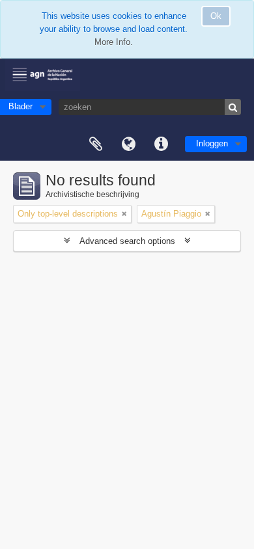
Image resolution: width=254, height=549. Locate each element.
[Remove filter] (124, 214)
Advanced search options (127, 241)
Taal (128, 144)
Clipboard (95, 144)
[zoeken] (233, 107)
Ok (215, 16)
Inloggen (212, 143)
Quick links (161, 144)
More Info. (113, 42)
